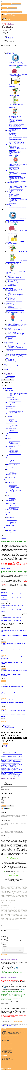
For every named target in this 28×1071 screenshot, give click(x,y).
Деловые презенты (13, 169)
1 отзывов (3, 778)
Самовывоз (6, 747)
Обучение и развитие (14, 141)
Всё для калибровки (14, 194)
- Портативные (23, 128)
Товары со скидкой (8, 1059)
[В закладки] (2, 803)
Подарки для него (10, 144)
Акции (5, 370)
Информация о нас (8, 373)
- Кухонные (9, 276)
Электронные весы (14, 128)
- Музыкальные (13, 452)
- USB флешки (23, 199)
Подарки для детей (11, 130)
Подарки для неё (10, 170)
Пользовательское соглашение (10, 1034)
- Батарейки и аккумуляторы (13, 262)
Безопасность (12, 62)
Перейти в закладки (12, 7)
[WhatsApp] (9, 808)
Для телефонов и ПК (14, 199)
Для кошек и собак (13, 185)
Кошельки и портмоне (14, 152)
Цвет (2, 796)
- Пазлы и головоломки (15, 454)
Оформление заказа (16, 3)
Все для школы (13, 133)
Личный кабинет (7, 1048)
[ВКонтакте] (1, 808)
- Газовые (17, 147)
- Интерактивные (10, 301)
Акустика (8, 204)
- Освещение (17, 125)
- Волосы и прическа (11, 333)
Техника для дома (13, 124)
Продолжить (3, 7)
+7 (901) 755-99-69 (8, 39)
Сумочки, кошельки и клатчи (16, 178)
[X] (6, 808)
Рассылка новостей (8, 1052)
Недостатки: (4, 939)
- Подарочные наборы (14, 489)
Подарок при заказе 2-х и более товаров (11, 620)
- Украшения (12, 491)
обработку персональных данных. (9, 1025)
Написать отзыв (11, 778)
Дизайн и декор (13, 74)
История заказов (7, 1050)
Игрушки (11, 135)
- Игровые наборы (19, 142)
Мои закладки (6, 1051)
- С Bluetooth (22, 207)
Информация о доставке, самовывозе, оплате (14, 1032)
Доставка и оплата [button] (5, 568)
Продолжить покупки (5, 3)
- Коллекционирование (15, 75)
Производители (7, 1058)
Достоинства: (4, 937)
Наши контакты (10, 377)
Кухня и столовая (13, 84)
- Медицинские (18, 120)
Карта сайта (6, 1040)
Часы (10, 164)
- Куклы (8, 293)
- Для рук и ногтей (11, 332)
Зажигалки (12, 147)
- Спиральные (15, 148)
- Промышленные (13, 129)
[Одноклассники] (2, 808)
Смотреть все (24, 65)
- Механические (23, 164)
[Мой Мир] (4, 808)
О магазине (9, 374)
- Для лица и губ (21, 173)
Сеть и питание (13, 104)
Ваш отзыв (3, 936)
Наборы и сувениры (14, 167)
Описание (5, 744)
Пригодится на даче (14, 95)
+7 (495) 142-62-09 (8, 37)
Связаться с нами (7, 1043)
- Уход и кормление (11, 347)
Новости (5, 369)
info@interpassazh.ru (9, 41)
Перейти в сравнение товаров (14, 12)
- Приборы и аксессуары (15, 490)
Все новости (4, 592)
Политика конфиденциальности (11, 1033)
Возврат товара (7, 1041)
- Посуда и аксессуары (12, 243)
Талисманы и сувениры (15, 116)
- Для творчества (10, 298)
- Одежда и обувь (10, 345)
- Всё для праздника (22, 74)
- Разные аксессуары (17, 186)
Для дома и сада (10, 53)
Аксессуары (9, 191)
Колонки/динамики (14, 207)
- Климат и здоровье (11, 280)
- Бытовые (18, 119)
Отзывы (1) (6, 745)
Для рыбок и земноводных (15, 190)
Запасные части (13, 203)
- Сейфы (18, 65)
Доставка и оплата (10, 376)
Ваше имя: (3, 930)
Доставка (5, 746)
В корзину (3, 642)
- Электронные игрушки (15, 445)
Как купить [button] (4, 538)
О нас (4, 1031)
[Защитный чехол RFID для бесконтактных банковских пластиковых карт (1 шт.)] (15, 754)
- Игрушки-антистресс (20, 135)
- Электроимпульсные (21, 148)
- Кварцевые (15, 164)
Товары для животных (11, 182)
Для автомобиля (13, 196)
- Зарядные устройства (12, 263)
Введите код (5, 946)
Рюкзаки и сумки (13, 155)
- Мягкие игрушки (17, 137)
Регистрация (6, 20)
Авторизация (6, 19)
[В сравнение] (3, 803)
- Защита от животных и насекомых (15, 63)
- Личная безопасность (12, 221)
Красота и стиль (13, 173)
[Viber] (7, 808)
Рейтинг (3, 943)
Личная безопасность (8, 727)
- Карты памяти (13, 200)
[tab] (14, 538)
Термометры (12, 119)
